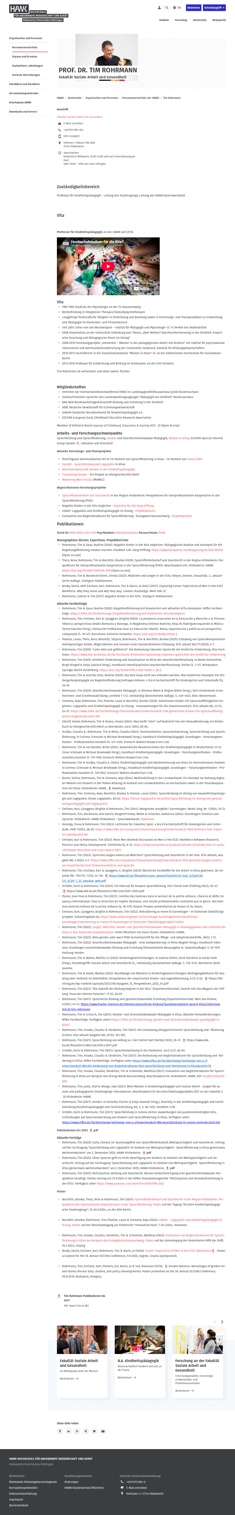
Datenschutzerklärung (23, 1493)
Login (159, 7)
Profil (161, 532)
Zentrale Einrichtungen (26, 75)
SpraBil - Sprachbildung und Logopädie (88, 464)
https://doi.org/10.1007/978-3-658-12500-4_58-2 (130, 670)
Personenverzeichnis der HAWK (140, 98)
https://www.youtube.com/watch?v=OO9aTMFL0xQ (130, 1183)
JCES (153, 425)
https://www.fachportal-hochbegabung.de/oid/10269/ (187, 550)
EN (179, 7)
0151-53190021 (72, 136)
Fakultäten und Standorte (24, 84)
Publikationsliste (126, 532)
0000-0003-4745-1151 (82, 532)
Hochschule (75, 98)
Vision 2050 (194, 459)
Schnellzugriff (212, 7)
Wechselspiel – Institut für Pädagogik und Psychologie (130, 327)
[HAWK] (39, 15)
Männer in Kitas (179, 438)
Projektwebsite (145, 511)
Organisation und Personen (25, 38)
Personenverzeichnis (24, 47)
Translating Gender (75, 474)
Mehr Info (156, 591)
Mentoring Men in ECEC (77, 479)
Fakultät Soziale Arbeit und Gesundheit (79, 117)
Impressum (16, 1499)
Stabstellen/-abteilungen (27, 65)
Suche (167, 7)
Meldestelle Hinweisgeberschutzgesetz (33, 1482)
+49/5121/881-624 (73, 129)
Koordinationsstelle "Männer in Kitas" (127, 353)
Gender (111, 438)
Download (118, 788)
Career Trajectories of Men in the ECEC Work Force (178, 1250)
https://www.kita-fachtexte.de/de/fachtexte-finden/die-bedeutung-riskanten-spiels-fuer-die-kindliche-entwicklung (147, 654)
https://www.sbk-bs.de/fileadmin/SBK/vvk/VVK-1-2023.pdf (105, 891)
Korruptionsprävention (23, 1487)
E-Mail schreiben (73, 123)
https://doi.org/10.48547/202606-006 (86, 570)
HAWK (60, 98)
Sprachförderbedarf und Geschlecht (86, 495)
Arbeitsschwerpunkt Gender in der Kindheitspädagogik (98, 469)
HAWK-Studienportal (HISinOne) (84, 1487)
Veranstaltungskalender (24, 93)
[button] (214, 1322)
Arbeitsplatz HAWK (20, 102)
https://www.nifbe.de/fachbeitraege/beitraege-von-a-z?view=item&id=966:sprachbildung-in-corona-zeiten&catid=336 (141, 1122)
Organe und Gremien (24, 56)
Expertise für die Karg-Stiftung (134, 505)
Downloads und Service (23, 111)
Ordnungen (71, 1482)
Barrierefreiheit (18, 1505)
